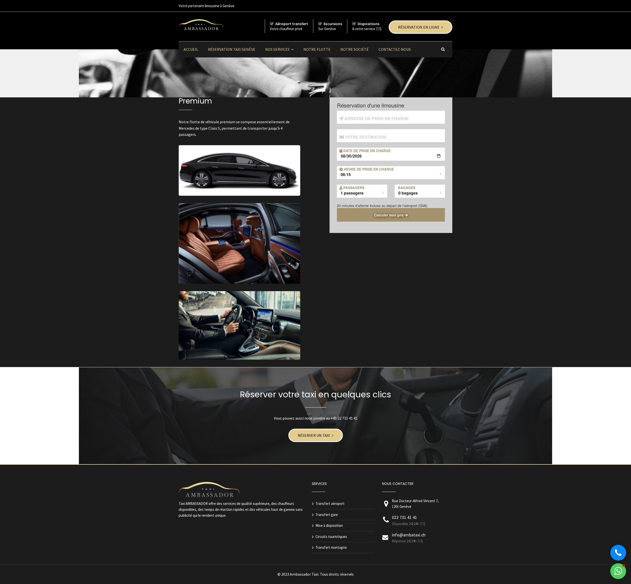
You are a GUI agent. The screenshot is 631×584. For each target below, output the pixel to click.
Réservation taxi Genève (231, 49)
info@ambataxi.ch (408, 535)
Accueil (191, 49)
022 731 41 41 (404, 517)
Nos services (277, 49)
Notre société (354, 49)
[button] (618, 571)
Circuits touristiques (331, 536)
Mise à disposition (329, 525)
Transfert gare (327, 514)
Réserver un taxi (314, 435)
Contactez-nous (395, 49)
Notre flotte (317, 49)
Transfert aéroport (330, 503)
